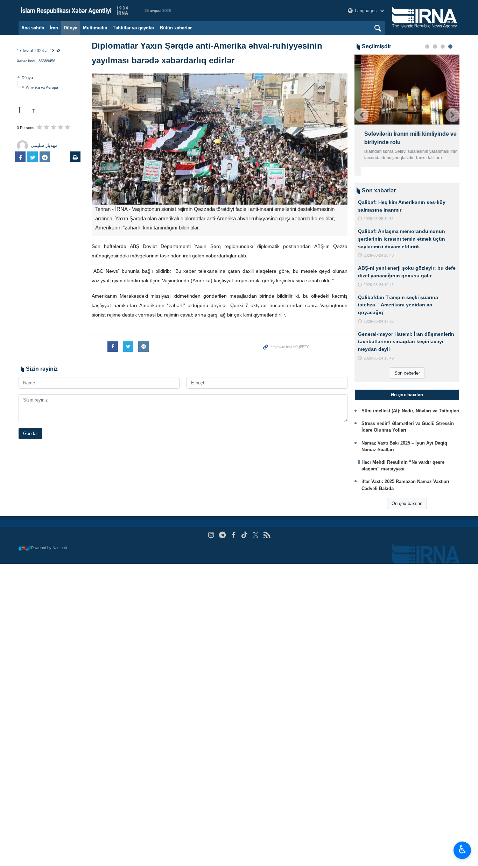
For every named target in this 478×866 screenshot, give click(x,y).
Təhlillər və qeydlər (133, 27)
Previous (361, 115)
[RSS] (267, 535)
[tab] (406, 394)
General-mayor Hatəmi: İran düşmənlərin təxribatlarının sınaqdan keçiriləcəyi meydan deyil (406, 341)
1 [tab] (427, 46)
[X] (255, 535)
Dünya (70, 27)
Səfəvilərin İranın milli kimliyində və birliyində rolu (404, 138)
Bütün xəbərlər (176, 27)
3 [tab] (443, 46)
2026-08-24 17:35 (379, 321)
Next (452, 115)
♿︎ (462, 849)
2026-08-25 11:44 (378, 218)
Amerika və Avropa (42, 87)
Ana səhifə (32, 27)
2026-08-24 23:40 (379, 255)
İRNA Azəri (75, 10)
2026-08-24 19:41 (379, 285)
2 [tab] (435, 46)
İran (54, 27)
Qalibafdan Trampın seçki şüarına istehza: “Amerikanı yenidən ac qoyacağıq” (398, 304)
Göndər (30, 433)
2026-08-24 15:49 (379, 358)
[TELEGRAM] (222, 535)
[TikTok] (244, 535)
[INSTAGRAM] (211, 535)
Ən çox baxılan (407, 503)
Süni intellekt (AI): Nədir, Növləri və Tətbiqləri (410, 410)
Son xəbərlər (407, 373)
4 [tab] (450, 46)
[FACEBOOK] (233, 535)
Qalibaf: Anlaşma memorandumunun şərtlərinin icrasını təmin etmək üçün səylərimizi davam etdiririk (401, 238)
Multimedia (95, 27)
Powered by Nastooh (49, 548)
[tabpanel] (406, 111)
